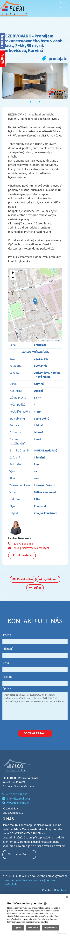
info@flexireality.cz (18, 799)
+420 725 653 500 (16, 794)
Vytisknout (51, 579)
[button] (35, 301)
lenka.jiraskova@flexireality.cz (31, 548)
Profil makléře (22, 555)
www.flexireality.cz (18, 803)
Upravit (18, 928)
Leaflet (42, 340)
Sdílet (37, 588)
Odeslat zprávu (35, 733)
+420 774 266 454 (22, 544)
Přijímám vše (50, 928)
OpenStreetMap (55, 340)
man (62, 890)
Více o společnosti (19, 854)
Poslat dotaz (25, 579)
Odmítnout (33, 928)
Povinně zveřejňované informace (24, 880)
